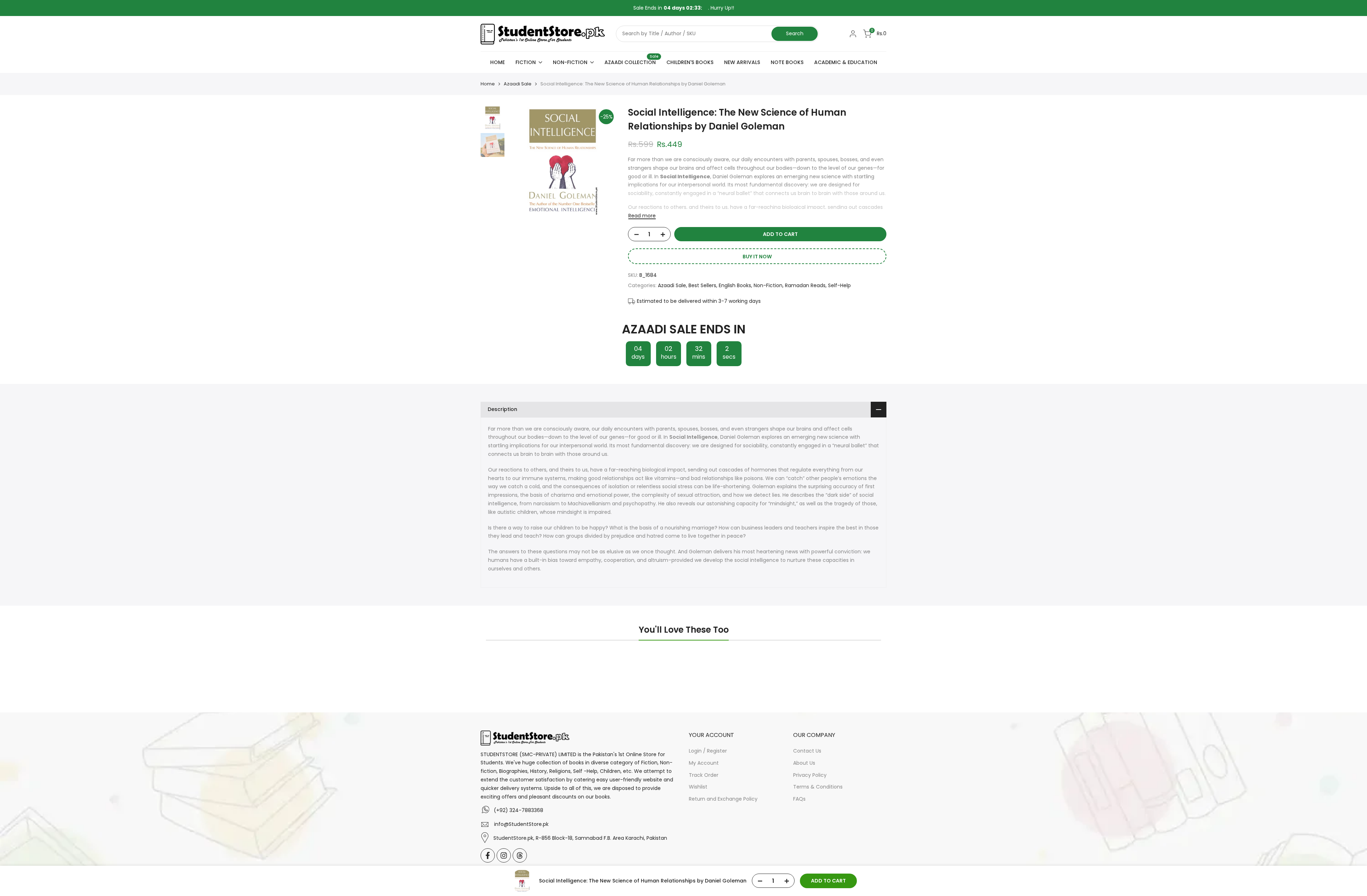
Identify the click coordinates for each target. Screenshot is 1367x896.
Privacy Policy (810, 775)
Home (488, 83)
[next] (603, 160)
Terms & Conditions (818, 786)
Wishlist (698, 786)
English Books (735, 285)
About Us (804, 762)
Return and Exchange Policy (723, 798)
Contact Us (807, 750)
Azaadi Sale (517, 83)
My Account (704, 762)
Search (794, 33)
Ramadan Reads (805, 285)
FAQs (799, 798)
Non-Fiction (768, 285)
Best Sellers (702, 285)
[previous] (522, 160)
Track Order (703, 775)
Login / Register (708, 750)
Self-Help (839, 285)
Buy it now (757, 256)
